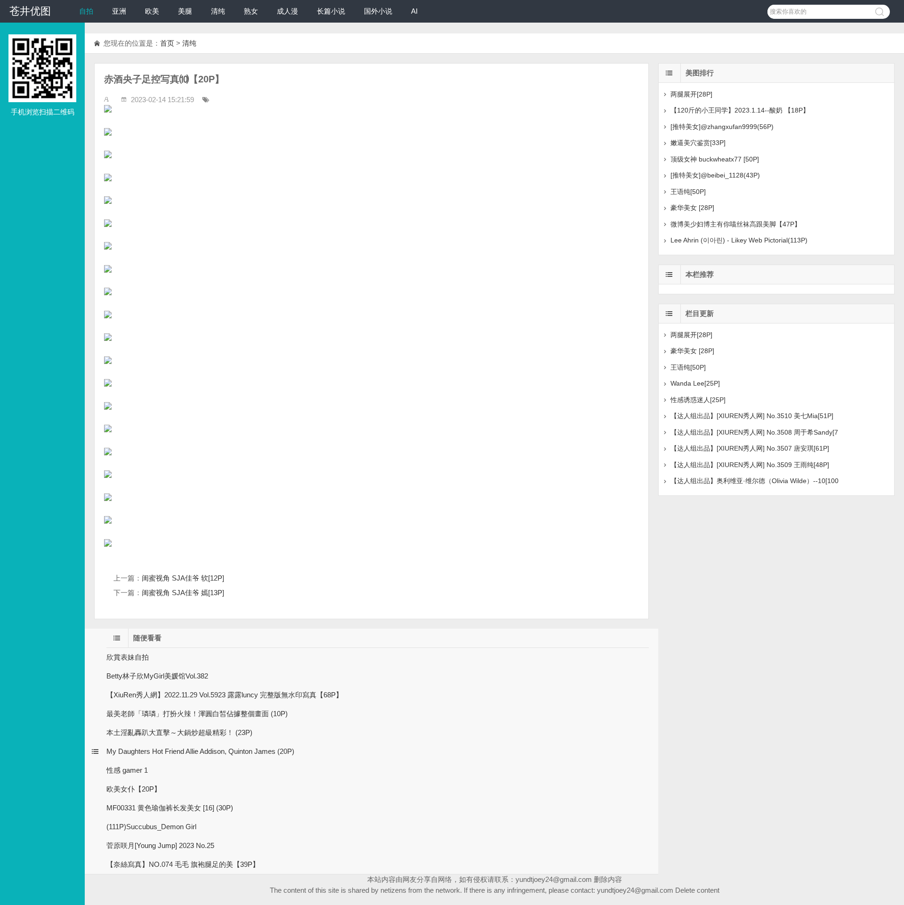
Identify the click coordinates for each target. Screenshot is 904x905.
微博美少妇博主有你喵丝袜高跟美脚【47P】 (735, 224)
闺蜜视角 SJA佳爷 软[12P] (183, 578)
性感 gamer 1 (127, 770)
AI (414, 11)
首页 (167, 43)
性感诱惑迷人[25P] (698, 400)
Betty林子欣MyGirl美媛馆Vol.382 (157, 676)
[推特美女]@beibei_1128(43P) (715, 175)
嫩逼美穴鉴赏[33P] (698, 142)
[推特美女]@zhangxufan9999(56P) (722, 126)
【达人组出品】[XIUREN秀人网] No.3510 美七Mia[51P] (751, 416)
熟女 (251, 11)
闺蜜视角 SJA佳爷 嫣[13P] (183, 593)
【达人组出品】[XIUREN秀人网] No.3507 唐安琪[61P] (749, 448)
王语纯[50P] (688, 191)
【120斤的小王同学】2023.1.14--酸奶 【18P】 (739, 110)
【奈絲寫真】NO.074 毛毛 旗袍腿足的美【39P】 (182, 864)
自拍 (86, 11)
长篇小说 (331, 11)
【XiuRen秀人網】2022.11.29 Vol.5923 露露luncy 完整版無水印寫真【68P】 (224, 695)
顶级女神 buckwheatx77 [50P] (714, 159)
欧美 (152, 11)
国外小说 (378, 11)
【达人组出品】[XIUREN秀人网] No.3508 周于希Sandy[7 (754, 432)
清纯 (218, 11)
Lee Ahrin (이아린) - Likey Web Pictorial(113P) (738, 240)
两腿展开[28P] (691, 94)
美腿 (185, 11)
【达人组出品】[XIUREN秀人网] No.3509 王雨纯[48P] (749, 465)
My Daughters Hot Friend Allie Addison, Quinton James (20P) (200, 751)
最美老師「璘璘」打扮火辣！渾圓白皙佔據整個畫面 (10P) (197, 714)
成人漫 (287, 11)
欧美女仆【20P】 (133, 789)
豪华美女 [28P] (692, 207)
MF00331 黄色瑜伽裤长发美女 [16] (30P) (169, 808)
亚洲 (119, 11)
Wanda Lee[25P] (695, 383)
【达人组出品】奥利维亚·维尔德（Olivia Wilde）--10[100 (754, 481)
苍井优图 (30, 11)
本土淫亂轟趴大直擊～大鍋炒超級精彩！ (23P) (179, 732)
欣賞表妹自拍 (127, 657)
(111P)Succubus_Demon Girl (151, 827)
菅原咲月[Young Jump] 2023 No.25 (160, 845)
